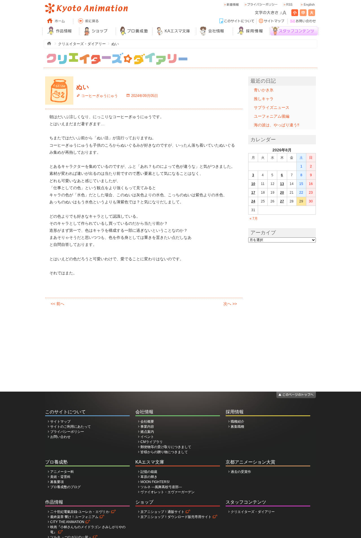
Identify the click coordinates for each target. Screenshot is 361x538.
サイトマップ (60, 422)
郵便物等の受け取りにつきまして (165, 447)
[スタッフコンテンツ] (294, 31)
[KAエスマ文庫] (174, 31)
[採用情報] (251, 31)
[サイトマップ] (272, 21)
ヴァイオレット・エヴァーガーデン (167, 492)
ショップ (144, 502)
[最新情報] (231, 4)
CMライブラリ (151, 442)
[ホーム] (57, 21)
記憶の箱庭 (148, 472)
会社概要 (147, 422)
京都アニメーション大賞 (250, 462)
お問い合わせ (60, 437)
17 (253, 193)
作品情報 (54, 502)
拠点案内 (147, 432)
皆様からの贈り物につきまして (164, 452)
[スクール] (134, 31)
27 (282, 201)
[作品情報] (60, 31)
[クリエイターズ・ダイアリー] (117, 55)
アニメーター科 (62, 472)
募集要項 (57, 482)
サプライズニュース (271, 107)
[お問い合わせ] (303, 21)
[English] (307, 4)
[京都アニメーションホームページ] (86, 8)
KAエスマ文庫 (149, 462)
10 (253, 184)
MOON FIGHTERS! (155, 482)
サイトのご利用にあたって (70, 427)
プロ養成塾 (56, 462)
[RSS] (287, 4)
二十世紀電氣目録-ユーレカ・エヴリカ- (80, 512)
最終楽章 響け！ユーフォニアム (74, 517)
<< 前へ (57, 303)
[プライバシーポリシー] (261, 4)
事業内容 (147, 427)
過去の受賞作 (241, 472)
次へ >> (230, 303)
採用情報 (235, 411)
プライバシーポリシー (67, 432)
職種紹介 (237, 422)
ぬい (82, 87)
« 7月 (254, 219)
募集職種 (237, 427)
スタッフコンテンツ (246, 502)
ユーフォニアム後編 (271, 116)
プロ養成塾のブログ (65, 487)
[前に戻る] (88, 21)
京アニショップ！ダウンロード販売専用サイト (176, 517)
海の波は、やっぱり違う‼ (276, 125)
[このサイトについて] (237, 21)
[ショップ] (97, 31)
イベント (147, 437)
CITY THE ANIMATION (67, 522)
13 (282, 184)
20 (282, 193)
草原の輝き (148, 477)
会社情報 (144, 411)
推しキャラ (264, 98)
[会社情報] (214, 31)
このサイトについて (65, 411)
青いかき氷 (264, 90)
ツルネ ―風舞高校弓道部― (161, 487)
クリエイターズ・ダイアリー (253, 512)
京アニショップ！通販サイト (162, 512)
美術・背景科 (60, 477)
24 (253, 201)
